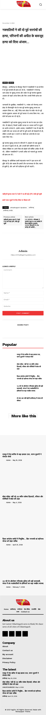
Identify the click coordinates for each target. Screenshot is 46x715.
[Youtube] (25, 633)
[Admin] (23, 241)
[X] (18, 49)
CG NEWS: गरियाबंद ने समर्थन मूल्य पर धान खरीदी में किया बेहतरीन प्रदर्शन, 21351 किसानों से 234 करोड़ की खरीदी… (33, 223)
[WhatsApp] (29, 49)
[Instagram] (11, 633)
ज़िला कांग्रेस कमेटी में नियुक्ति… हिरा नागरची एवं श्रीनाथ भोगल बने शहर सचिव (29, 377)
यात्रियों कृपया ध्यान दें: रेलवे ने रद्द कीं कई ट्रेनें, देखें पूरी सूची (22, 194)
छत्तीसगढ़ (5, 83)
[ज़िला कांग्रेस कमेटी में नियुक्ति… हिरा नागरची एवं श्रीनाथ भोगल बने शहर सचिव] (8, 377)
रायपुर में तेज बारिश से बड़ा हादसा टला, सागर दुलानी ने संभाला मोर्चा (28, 355)
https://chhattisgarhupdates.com (23, 255)
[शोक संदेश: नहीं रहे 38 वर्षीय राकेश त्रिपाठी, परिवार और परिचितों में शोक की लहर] (8, 366)
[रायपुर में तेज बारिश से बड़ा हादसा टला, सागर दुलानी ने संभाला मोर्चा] (8, 355)
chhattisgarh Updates (18, 207)
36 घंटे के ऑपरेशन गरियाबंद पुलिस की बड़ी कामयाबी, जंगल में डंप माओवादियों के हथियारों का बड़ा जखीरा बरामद (30, 388)
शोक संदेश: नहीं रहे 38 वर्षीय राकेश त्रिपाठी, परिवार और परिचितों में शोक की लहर (29, 366)
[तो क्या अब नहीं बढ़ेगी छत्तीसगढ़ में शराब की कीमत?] (8, 399)
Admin (23, 251)
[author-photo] (4, 460)
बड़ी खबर (11, 83)
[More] (35, 49)
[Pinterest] (23, 49)
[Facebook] (12, 49)
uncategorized (8, 687)
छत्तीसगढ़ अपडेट (8, 210)
